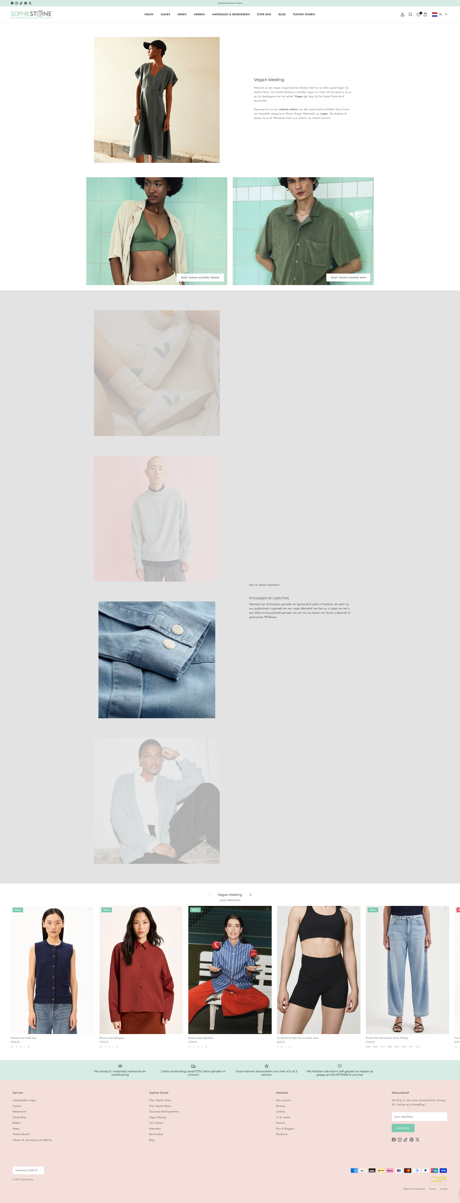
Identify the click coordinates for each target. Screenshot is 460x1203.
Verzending (19, 1117)
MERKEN (199, 14)
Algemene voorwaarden (414, 1188)
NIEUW (148, 14)
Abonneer (403, 1128)
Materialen (155, 1129)
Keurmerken (156, 1134)
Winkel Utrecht (21, 1134)
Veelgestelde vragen (24, 1100)
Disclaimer (282, 1134)
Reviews (280, 1106)
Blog (151, 1140)
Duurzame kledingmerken (164, 1111)
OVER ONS (264, 14)
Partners (280, 1123)
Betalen (17, 1123)
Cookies (280, 1111)
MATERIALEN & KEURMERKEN (231, 14)
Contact (17, 1106)
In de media (283, 1117)
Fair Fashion (156, 1123)
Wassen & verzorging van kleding (32, 1140)
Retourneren (20, 1111)
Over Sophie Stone (160, 1100)
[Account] (402, 14)
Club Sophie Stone (160, 1106)
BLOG (282, 14)
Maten (16, 1129)
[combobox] (439, 14)
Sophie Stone (27, 1179)
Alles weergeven (230, 900)
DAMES (165, 14)
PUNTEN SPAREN (304, 14)
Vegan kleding (230, 895)
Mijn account (283, 1100)
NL (440, 14)
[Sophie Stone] (31, 14)
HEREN (182, 14)
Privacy (432, 1188)
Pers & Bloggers (285, 1129)
